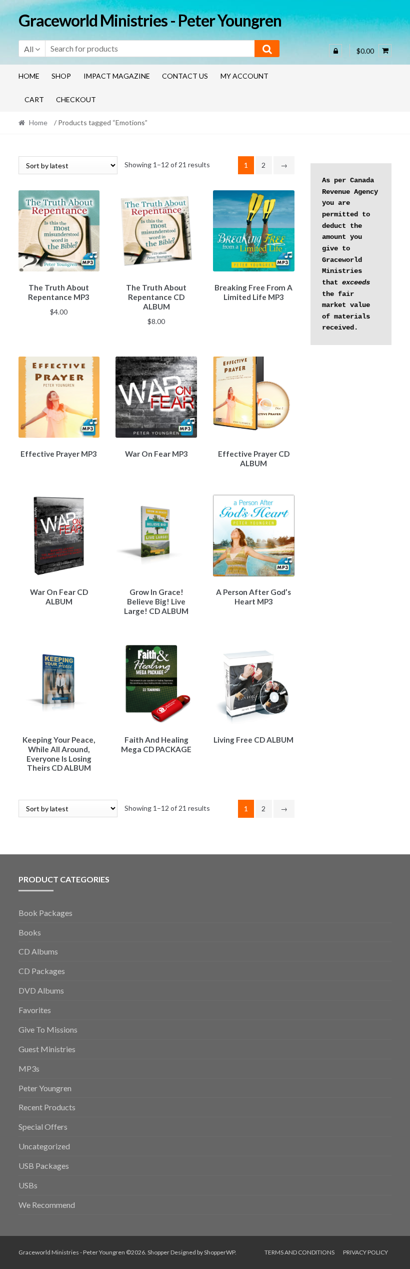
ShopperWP (219, 1252)
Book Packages (45, 912)
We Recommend (46, 1204)
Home (29, 76)
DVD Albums (41, 990)
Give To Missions (48, 1029)
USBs (28, 1185)
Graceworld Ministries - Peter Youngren (150, 20)
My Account (244, 76)
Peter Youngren (45, 1088)
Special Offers (43, 1126)
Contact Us (185, 76)
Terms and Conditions (299, 1252)
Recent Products (47, 1107)
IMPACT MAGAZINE (117, 76)
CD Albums (38, 951)
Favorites (34, 1010)
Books (29, 932)
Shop (61, 76)
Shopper (159, 1252)
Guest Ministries (47, 1049)
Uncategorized (44, 1146)
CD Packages (41, 971)
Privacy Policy (365, 1252)
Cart (34, 99)
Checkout (76, 99)
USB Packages (43, 1165)
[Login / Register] (335, 50)
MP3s (29, 1068)
